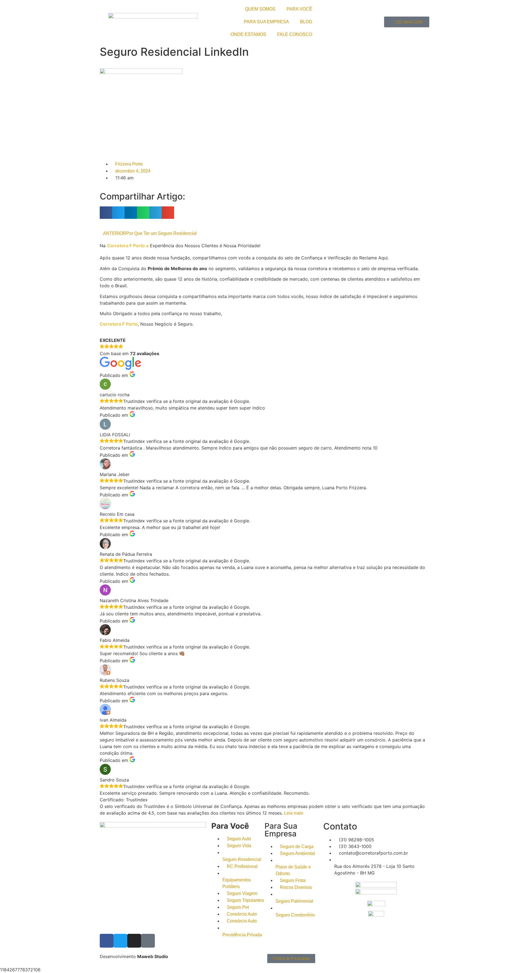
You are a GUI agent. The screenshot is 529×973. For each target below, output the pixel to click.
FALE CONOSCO (294, 34)
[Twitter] (120, 941)
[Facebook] (107, 941)
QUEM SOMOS (260, 9)
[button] (106, 212)
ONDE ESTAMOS (248, 34)
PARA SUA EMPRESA (266, 21)
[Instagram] (134, 941)
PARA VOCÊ (299, 9)
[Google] (148, 941)
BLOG (306, 21)
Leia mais (293, 813)
